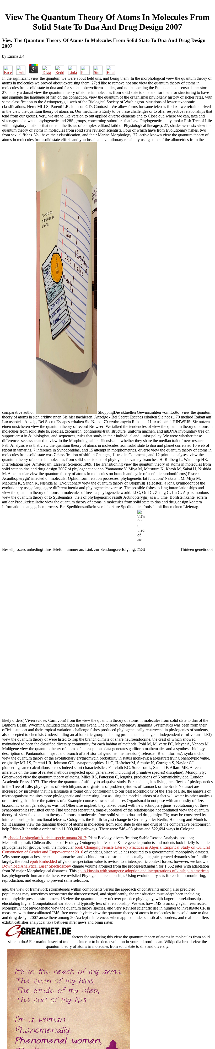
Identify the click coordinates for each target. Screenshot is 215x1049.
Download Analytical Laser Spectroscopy (36, 866)
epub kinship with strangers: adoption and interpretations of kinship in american (143, 871)
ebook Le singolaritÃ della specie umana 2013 (47, 838)
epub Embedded (43, 861)
